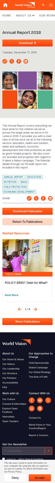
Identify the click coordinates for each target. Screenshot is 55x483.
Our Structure (9, 373)
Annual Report (13, 177)
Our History (8, 364)
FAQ (4, 387)
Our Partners (9, 377)
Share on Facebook (18, 61)
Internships (8, 416)
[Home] (5, 5)
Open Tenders (10, 421)
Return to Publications (27, 221)
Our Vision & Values (13, 359)
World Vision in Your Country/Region (40, 426)
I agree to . (25, 458)
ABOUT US (24, 15)
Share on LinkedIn (25, 61)
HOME (6, 15)
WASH (23, 181)
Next (35, 309)
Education (34, 177)
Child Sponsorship (39, 362)
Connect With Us (39, 393)
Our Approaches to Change (41, 355)
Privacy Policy (14, 471)
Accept (40, 478)
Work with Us (10, 393)
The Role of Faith (38, 376)
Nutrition (10, 181)
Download (26, 43)
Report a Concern (38, 435)
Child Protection (15, 186)
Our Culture (8, 399)
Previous (20, 309)
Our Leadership (11, 368)
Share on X (11, 61)
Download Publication (27, 211)
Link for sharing (4, 61)
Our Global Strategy (40, 372)
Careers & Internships (14, 403)
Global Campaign (38, 367)
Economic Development (19, 191)
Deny (15, 478)
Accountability (10, 382)
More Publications (27, 321)
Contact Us (35, 417)
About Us (8, 353)
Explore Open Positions (10, 410)
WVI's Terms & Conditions (30, 459)
